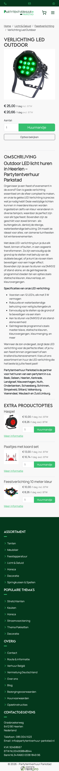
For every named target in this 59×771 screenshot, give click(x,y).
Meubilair (12, 550)
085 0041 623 (24, 737)
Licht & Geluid (23, 26)
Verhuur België (16, 666)
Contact (12, 653)
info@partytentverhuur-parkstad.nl (33, 740)
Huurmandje (37, 127)
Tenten (11, 543)
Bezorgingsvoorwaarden (21, 691)
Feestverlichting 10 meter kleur (28, 481)
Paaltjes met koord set (21, 446)
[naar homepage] (18, 12)
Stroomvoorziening (18, 620)
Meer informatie (13, 436)
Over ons (12, 679)
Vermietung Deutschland (22, 672)
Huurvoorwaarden (18, 698)
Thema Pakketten (18, 627)
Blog (9, 685)
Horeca (11, 569)
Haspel (9, 411)
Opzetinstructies (17, 704)
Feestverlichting (44, 26)
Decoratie (13, 576)
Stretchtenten (16, 601)
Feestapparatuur (17, 556)
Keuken (11, 608)
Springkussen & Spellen (21, 582)
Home (7, 26)
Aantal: (8, 120)
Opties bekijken (29, 137)
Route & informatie (18, 659)
